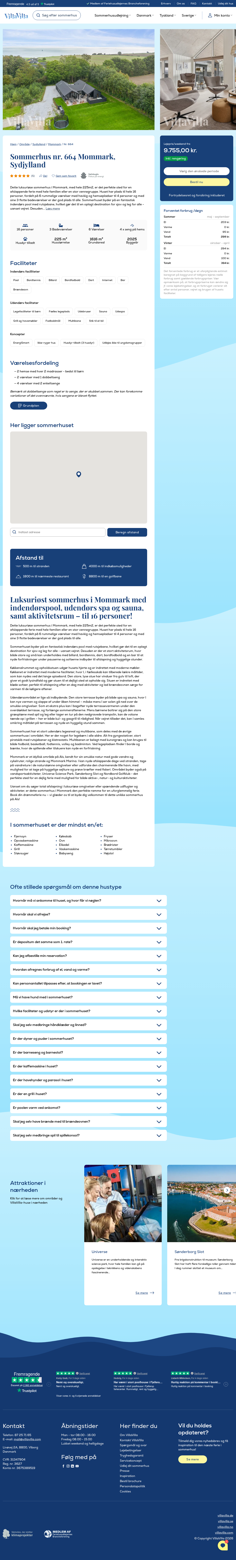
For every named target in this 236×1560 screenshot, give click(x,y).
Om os (181, 3)
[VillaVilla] (15, 15)
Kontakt (207, 3)
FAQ (193, 3)
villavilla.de (225, 1515)
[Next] (145, 79)
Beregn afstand (127, 532)
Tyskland (166, 15)
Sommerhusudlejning (111, 15)
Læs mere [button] (53, 208)
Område (24, 144)
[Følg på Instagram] (68, 1466)
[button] (79, 474)
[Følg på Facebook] (63, 1466)
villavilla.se (225, 1521)
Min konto (222, 15)
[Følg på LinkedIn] (72, 1466)
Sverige (188, 15)
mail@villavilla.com (27, 1439)
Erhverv (166, 3)
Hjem (13, 144)
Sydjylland (38, 144)
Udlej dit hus (225, 3)
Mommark (54, 144)
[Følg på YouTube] (77, 1466)
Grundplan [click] (31, 406)
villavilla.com (224, 1533)
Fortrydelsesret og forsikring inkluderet (197, 195)
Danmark (144, 15)
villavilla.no (225, 1527)
